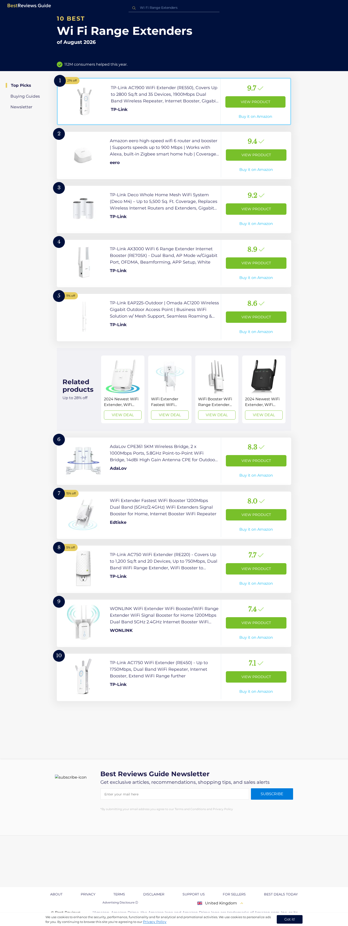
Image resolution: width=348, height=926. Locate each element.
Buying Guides (25, 96)
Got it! (289, 919)
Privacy (88, 894)
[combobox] (174, 7)
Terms (119, 894)
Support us (194, 894)
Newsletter (21, 107)
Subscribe (272, 794)
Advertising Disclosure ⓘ (120, 902)
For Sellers (234, 894)
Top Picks (21, 85)
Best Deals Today (281, 894)
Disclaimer (153, 894)
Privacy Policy (154, 922)
